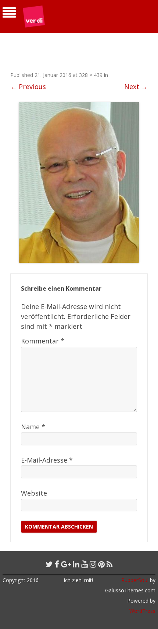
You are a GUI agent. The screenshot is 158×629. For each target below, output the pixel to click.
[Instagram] (93, 564)
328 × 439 (91, 74)
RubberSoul (134, 580)
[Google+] (66, 564)
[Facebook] (57, 564)
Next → (136, 86)
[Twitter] (49, 564)
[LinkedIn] (76, 564)
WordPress (142, 610)
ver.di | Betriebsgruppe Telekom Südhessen (62, 42)
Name (33, 426)
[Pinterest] (101, 564)
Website (34, 493)
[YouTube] (84, 564)
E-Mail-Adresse (47, 460)
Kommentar (42, 340)
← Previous (28, 86)
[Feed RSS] (110, 564)
